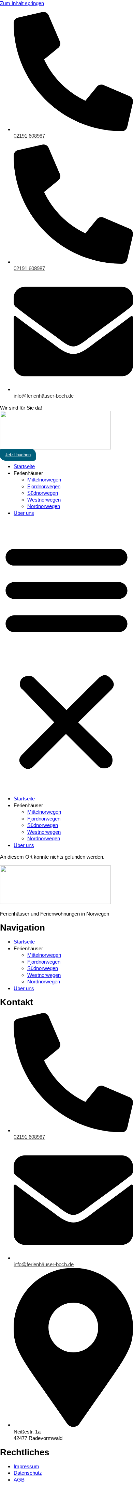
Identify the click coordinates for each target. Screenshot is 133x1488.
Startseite (24, 466)
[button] (66, 655)
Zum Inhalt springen (22, 3)
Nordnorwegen (43, 506)
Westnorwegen (44, 500)
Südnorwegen (42, 493)
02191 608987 (29, 136)
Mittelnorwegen (44, 479)
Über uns (24, 513)
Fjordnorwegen (43, 486)
